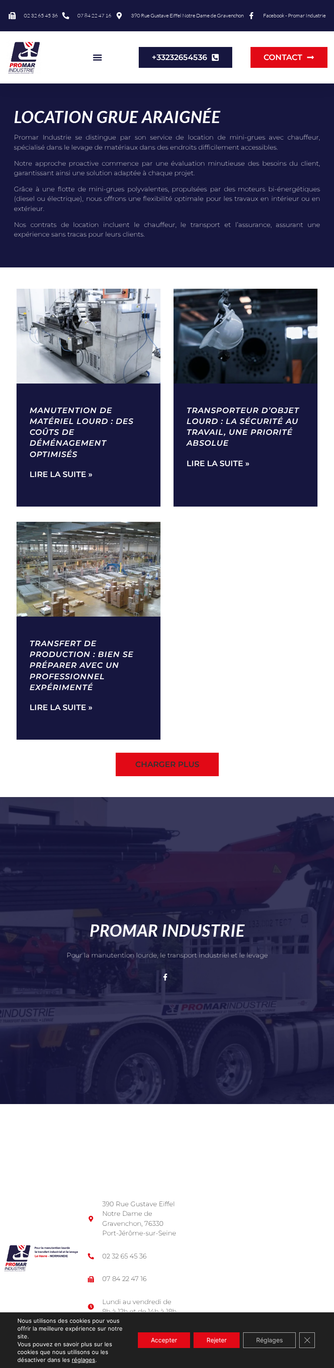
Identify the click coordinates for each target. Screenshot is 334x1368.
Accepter (164, 1340)
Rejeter (217, 1340)
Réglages (269, 1340)
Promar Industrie (167, 930)
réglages (83, 1359)
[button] (97, 57)
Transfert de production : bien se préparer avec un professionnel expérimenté (82, 665)
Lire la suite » (61, 474)
